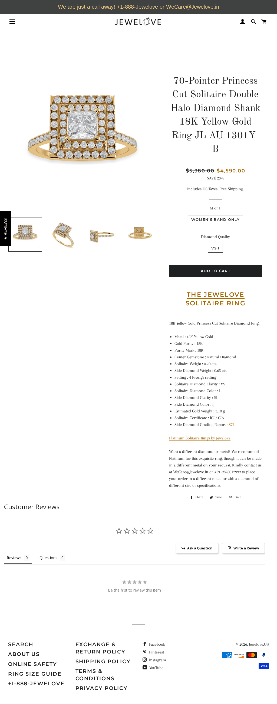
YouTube (155, 667)
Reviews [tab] (14, 557)
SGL (232, 424)
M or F (215, 208)
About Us (24, 654)
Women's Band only (215, 219)
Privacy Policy (101, 688)
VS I (215, 248)
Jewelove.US (259, 644)
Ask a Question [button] (199, 548)
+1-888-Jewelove (36, 683)
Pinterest (156, 652)
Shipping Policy (103, 661)
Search (20, 644)
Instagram (157, 660)
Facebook (156, 644)
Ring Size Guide (35, 674)
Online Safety (32, 664)
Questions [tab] (48, 557)
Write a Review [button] (246, 548)
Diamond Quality (215, 236)
